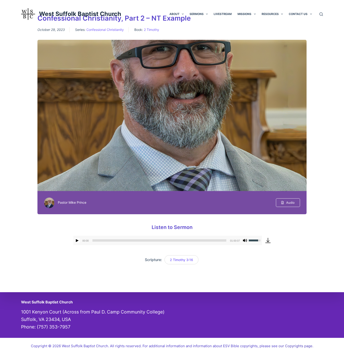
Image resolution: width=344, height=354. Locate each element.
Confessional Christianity (105, 30)
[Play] (77, 240)
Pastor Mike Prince (72, 202)
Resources (270, 14)
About (174, 14)
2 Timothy (151, 30)
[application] (167, 240)
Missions (244, 14)
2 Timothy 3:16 (181, 260)
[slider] (159, 240)
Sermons (197, 14)
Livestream (223, 14)
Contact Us (298, 14)
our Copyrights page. (295, 346)
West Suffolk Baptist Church (80, 13)
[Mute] (245, 240)
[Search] (321, 14)
